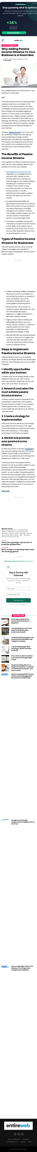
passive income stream (10, 535)
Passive (29, 533)
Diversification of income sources (18, 172)
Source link (6, 491)
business (5, 533)
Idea (17, 533)
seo (21, 535)
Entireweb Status (12, 1142)
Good (12, 533)
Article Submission (14, 1139)
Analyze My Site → (14, 33)
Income (22, 533)
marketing (29, 449)
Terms (30, 1142)
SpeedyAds (25, 1139)
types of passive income (10, 536)
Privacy (23, 1142)
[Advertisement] (18, 273)
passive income (14, 132)
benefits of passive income (18, 531)
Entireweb (8, 60)
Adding (4, 531)
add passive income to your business (15, 530)
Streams (27, 535)
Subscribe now (18, 600)
